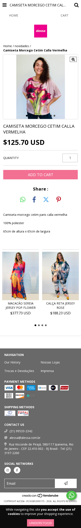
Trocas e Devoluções (19, 371)
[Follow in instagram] (7, 470)
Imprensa (47, 371)
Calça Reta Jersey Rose (60, 305)
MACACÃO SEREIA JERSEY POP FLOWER (21, 305)
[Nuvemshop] (40, 496)
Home (7, 46)
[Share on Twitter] (46, 199)
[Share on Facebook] (34, 199)
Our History (12, 362)
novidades (22, 46)
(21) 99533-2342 (21, 431)
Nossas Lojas (50, 362)
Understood (40, 523)
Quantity (11, 158)
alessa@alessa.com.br (25, 438)
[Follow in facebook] (17, 470)
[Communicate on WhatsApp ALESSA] (71, 495)
